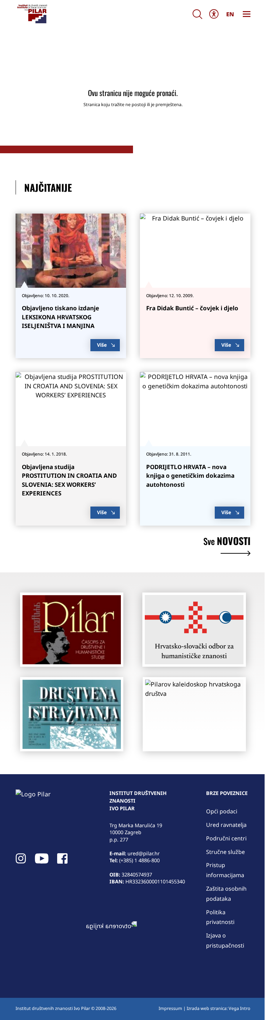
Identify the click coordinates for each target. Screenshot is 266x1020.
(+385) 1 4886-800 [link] (139, 860)
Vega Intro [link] (239, 1008)
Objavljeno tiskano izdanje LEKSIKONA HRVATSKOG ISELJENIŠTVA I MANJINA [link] (60, 317)
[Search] (197, 14)
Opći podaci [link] (221, 811)
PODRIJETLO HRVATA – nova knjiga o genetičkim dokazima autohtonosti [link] (190, 476)
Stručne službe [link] (225, 852)
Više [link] (102, 345)
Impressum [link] (170, 1008)
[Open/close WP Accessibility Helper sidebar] (214, 14)
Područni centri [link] (226, 838)
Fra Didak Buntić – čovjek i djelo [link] (192, 308)
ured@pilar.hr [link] (143, 853)
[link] (32, 13)
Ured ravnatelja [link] (226, 825)
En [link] (230, 14)
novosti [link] (226, 542)
